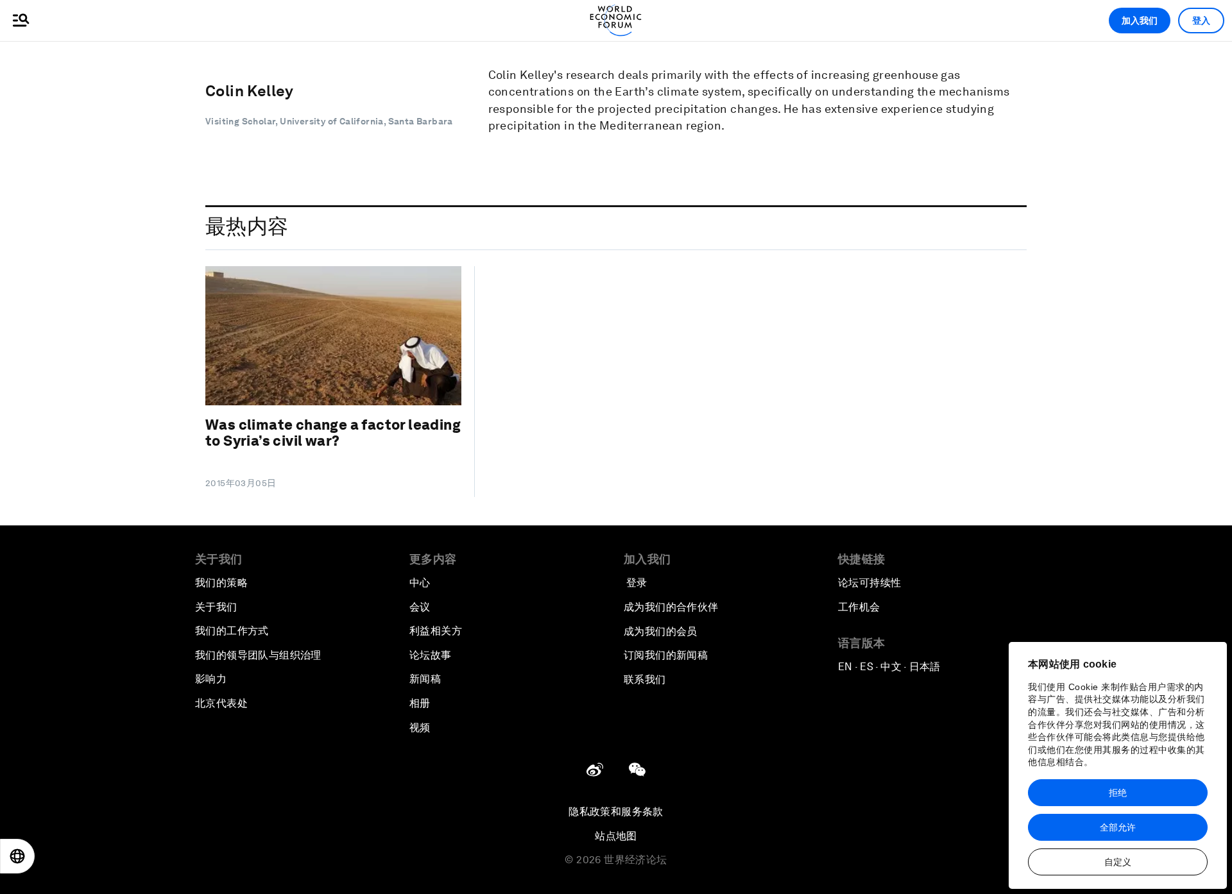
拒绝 (1118, 793)
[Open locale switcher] (17, 856)
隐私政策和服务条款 (616, 811)
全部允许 (1118, 827)
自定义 (1117, 862)
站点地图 (616, 836)
